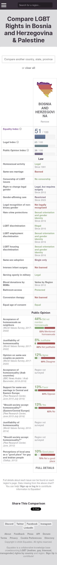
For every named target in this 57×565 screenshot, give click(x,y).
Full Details (45, 468)
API (38, 533)
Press (30, 533)
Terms (3, 537)
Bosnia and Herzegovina (45, 109)
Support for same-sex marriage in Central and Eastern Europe (15, 390)
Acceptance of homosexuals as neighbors (12, 322)
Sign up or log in (29, 486)
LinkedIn (28, 527)
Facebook (32, 523)
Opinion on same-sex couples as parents (14, 356)
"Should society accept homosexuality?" (15, 438)
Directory (49, 537)
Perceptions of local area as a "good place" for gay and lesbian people (17, 454)
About (7, 533)
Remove (45, 121)
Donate (47, 533)
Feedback (19, 533)
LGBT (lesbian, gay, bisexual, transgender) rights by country (26, 552)
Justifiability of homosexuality (11, 342)
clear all (30, 68)
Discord (9, 523)
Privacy (14, 537)
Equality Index (11, 128)
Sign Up (50, 553)
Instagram (46, 523)
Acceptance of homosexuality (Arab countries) (14, 372)
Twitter (20, 523)
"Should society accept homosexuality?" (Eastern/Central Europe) (16, 407)
